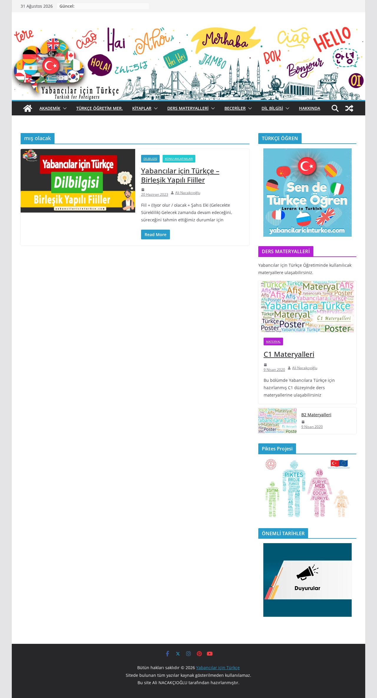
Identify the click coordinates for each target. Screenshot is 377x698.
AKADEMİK (49, 108)
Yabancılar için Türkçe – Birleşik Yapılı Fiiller (180, 175)
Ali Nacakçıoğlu (187, 192)
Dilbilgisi (150, 159)
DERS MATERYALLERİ (188, 108)
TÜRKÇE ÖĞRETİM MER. (99, 108)
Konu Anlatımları (179, 159)
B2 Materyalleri (316, 414)
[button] (63, 108)
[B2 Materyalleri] (277, 420)
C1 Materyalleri (289, 354)
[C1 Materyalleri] (307, 306)
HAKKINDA (309, 108)
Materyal (273, 341)
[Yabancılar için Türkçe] (188, 30)
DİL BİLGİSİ (272, 108)
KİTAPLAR (141, 108)
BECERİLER (235, 108)
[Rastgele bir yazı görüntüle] (349, 108)
